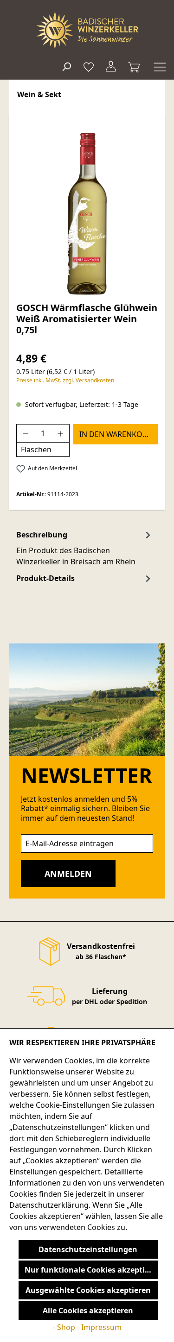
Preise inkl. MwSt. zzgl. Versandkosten (65, 380)
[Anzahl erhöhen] (61, 433)
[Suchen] (66, 66)
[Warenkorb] (134, 66)
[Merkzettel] (88, 66)
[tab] (84, 547)
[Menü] (159, 66)
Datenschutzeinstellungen (88, 1249)
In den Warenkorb (115, 434)
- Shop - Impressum (87, 1327)
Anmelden (68, 873)
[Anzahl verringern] (25, 433)
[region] (87, 214)
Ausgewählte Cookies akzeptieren (88, 1290)
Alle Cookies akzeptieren (88, 1310)
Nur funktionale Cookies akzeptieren (91, 1270)
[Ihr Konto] (111, 66)
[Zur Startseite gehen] (87, 30)
